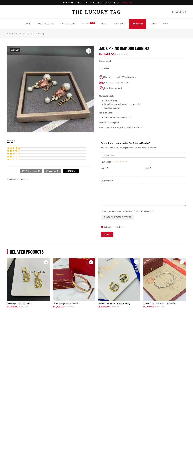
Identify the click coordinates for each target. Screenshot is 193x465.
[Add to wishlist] (46, 262)
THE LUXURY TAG (96, 12)
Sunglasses (120, 24)
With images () (32, 171)
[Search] (173, 12)
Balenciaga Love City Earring (19, 303)
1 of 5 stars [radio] (114, 162)
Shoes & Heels (67, 24)
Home (27, 24)
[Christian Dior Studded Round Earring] (119, 279)
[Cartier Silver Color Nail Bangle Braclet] (164, 279)
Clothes (87, 23)
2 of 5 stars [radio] (117, 162)
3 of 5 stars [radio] (120, 162)
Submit (107, 234)
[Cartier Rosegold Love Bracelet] (74, 279)
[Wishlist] (177, 12)
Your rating (106, 162)
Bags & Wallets (45, 24)
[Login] (180, 12)
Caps (165, 24)
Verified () (53, 171)
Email (148, 168)
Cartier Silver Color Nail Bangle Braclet (159, 303)
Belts (104, 24)
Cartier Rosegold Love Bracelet (66, 303)
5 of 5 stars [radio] (126, 162)
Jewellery (137, 24)
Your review (107, 181)
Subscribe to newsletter (114, 227)
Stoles (153, 24)
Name (104, 168)
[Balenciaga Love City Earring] (28, 279)
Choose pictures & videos (117, 217)
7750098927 (125, 3)
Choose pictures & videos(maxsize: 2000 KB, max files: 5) (127, 211)
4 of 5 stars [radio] (123, 162)
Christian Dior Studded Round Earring (114, 303)
